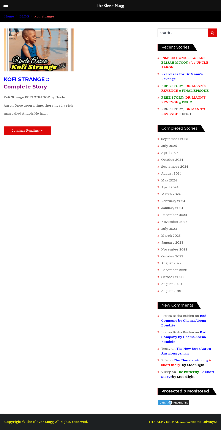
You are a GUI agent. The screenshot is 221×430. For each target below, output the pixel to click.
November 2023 (174, 222)
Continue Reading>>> (27, 130)
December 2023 (174, 215)
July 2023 (169, 229)
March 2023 (171, 236)
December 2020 (174, 270)
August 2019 (171, 291)
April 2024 (169, 187)
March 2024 (171, 194)
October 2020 (172, 277)
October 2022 (172, 256)
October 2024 (172, 160)
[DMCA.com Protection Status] (174, 405)
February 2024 (173, 201)
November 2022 (174, 249)
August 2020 (171, 284)
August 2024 (171, 173)
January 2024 (172, 208)
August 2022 (171, 263)
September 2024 (174, 167)
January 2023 (172, 242)
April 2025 (169, 153)
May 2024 (169, 180)
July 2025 (169, 146)
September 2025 (174, 139)
